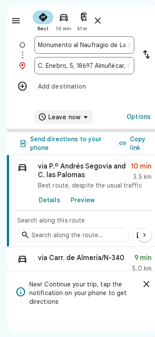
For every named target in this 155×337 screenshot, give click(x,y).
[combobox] (84, 45)
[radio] (43, 20)
